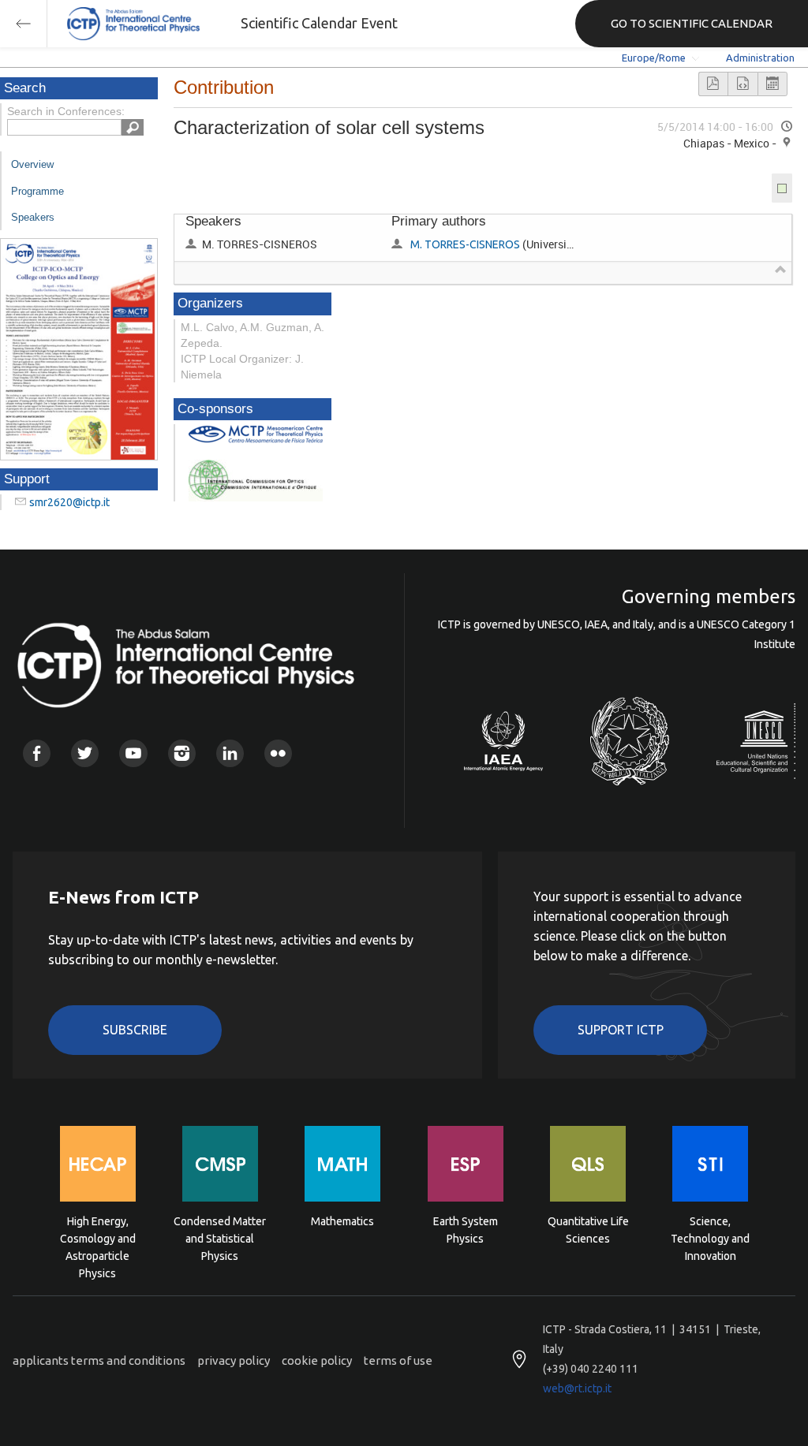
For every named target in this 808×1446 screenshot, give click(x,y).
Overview (32, 164)
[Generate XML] (743, 84)
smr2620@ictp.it (69, 502)
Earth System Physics (465, 1230)
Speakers (32, 217)
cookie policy (317, 1360)
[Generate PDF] (713, 84)
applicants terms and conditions (99, 1360)
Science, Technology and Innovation (710, 1237)
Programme (37, 191)
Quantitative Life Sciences (588, 1230)
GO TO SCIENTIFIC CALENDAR (691, 23)
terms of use (398, 1360)
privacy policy (233, 1360)
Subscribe (135, 1030)
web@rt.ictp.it (577, 1388)
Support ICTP (621, 1030)
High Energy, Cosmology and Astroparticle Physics (98, 1237)
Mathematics (342, 1221)
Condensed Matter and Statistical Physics (220, 1237)
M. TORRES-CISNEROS (465, 244)
